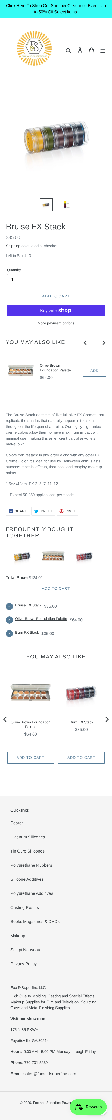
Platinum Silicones (27, 837)
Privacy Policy (23, 964)
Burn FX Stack (27, 632)
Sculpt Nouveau (25, 950)
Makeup (17, 935)
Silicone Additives (26, 879)
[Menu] (103, 50)
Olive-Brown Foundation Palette (55, 368)
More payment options (56, 323)
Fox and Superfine (47, 1103)
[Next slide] (103, 342)
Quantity (14, 270)
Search (17, 823)
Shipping (13, 245)
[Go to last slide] (85, 342)
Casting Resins (24, 907)
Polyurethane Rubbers (31, 865)
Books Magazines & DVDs (35, 921)
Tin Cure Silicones (27, 851)
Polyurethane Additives (31, 893)
